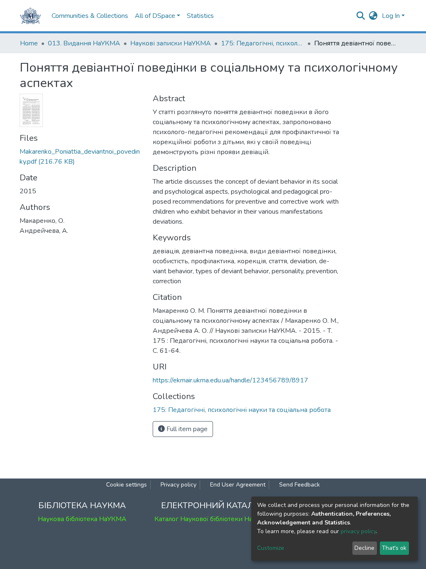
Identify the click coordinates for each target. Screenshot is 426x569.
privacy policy (358, 531)
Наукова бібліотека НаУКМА (82, 519)
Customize (270, 548)
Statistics (200, 15)
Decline (364, 548)
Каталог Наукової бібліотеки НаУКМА (213, 519)
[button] (373, 16)
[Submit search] (361, 15)
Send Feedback (299, 485)
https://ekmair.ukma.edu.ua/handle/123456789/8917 (230, 380)
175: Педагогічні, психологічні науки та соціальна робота (262, 43)
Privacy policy (178, 485)
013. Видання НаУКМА (84, 43)
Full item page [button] (186, 429)
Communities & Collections (90, 15)
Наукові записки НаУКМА (170, 43)
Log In (391, 15)
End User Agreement (237, 485)
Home (29, 43)
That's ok (394, 548)
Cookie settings (126, 485)
